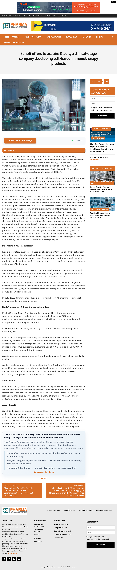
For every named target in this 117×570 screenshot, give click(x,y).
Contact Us (65, 16)
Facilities (86, 37)
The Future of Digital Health (99, 157)
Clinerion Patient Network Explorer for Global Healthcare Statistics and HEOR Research (102, 148)
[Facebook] (4, 559)
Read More (12, 553)
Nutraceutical (51, 16)
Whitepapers (98, 138)
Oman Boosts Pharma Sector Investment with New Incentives (101, 189)
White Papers (15, 16)
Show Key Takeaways (20, 140)
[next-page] (95, 164)
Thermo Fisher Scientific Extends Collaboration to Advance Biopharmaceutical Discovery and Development (18, 492)
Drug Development (33, 37)
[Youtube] (19, 559)
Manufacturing (54, 37)
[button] (112, 37)
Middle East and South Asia (101, 182)
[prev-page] (91, 164)
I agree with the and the (102, 109)
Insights (99, 37)
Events (7, 42)
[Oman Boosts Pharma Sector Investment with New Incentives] (102, 178)
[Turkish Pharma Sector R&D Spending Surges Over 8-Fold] (102, 204)
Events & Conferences (32, 16)
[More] (106, 81)
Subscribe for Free (44, 472)
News (44, 478)
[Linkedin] (14, 559)
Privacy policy (109, 110)
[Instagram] (9, 559)
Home (4, 16)
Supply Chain (71, 37)
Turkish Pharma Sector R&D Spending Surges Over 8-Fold (100, 215)
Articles (15, 37)
